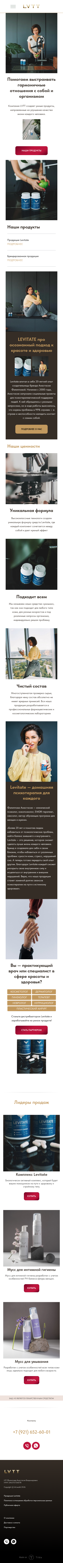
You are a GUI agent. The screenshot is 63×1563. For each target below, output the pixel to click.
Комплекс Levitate (31, 1174)
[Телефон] (27, 1446)
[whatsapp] (36, 1446)
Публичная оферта (12, 1505)
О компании (9, 1518)
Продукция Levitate (12, 1496)
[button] (31, 1030)
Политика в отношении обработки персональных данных (28, 1500)
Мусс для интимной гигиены (31, 1269)
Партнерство (9, 1527)
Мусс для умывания (31, 1361)
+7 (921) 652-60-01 (31, 1432)
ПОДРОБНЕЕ (15, 260)
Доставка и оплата (12, 1522)
